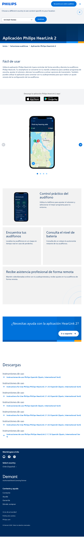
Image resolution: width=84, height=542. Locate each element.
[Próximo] (80, 144)
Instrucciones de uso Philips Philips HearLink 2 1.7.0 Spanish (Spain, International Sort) (43, 435)
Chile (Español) (9, 467)
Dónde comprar (9, 504)
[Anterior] (3, 144)
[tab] (37, 173)
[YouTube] (4, 456)
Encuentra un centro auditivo (64, 4)
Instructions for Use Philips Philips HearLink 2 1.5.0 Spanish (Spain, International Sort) (44, 415)
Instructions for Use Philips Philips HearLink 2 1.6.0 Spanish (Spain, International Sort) (44, 425)
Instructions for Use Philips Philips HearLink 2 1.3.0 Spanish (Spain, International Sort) (44, 387)
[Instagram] (14, 456)
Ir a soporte (66, 333)
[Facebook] (9, 456)
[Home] (9, 4)
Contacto (6, 493)
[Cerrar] (79, 12)
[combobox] (17, 20)
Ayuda (5, 497)
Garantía (6, 500)
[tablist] (42, 173)
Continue (41, 19)
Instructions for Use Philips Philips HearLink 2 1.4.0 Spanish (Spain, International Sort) (44, 396)
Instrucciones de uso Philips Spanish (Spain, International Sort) (34, 377)
